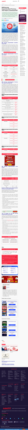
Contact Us (16, 396)
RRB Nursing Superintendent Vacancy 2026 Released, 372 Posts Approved (22, 36)
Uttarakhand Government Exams (23, 374)
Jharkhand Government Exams (17, 378)
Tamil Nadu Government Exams (10, 378)
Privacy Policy (22, 427)
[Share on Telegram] (3, 20)
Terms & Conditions (17, 427)
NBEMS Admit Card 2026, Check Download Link (23, 71)
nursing (3, 341)
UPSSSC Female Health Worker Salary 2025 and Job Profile (22, 55)
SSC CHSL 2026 (16, 390)
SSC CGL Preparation (4, 401)
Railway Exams (22, 387)
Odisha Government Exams (10, 373)
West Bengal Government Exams (17, 374)
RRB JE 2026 (16, 387)
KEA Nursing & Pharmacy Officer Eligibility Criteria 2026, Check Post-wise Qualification (22, 33)
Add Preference (15, 211)
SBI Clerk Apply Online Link (22, 10)
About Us (16, 395)
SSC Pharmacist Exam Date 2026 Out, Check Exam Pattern (22, 66)
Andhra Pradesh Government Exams (10, 371)
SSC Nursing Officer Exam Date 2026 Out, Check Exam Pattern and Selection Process (22, 68)
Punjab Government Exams (23, 373)
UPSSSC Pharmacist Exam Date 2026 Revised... (5, 358)
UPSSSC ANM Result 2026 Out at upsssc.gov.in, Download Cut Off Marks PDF (23, 29)
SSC (8, 397)
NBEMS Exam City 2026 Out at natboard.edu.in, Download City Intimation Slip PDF (22, 62)
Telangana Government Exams (17, 371)
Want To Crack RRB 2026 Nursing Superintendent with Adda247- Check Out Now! (9, 154)
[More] (18, 1)
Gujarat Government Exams (17, 376)
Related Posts (3, 344)
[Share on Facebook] (6, 20)
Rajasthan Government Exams (23, 378)
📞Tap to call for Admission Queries (10, 79)
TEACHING (9, 399)
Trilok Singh (3, 18)
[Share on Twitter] (7, 20)
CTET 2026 (16, 389)
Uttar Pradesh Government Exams (23, 376)
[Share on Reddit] (5, 20)
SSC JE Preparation (4, 400)
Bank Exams (22, 386)
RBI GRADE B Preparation (3, 404)
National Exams (15, 1)
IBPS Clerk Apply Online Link (22, 12)
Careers (17, 399)
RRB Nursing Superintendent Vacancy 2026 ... (5, 351)
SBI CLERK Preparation (3, 397)
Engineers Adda (10, 386)
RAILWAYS (9, 398)
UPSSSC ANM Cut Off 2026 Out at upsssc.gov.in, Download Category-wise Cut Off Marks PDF (23, 58)
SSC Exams (22, 385)
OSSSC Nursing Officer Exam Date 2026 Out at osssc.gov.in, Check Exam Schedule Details (22, 74)
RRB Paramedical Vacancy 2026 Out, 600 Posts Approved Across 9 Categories (22, 40)
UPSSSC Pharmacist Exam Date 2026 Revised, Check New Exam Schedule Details (22, 51)
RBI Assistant (3, 402)
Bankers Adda (9, 385)
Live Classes (22, 396)
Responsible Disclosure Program (4, 427)
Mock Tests (22, 395)
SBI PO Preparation (4, 396)
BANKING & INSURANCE (9, 396)
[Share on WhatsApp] (2, 20)
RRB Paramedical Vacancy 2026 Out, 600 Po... (13, 351)
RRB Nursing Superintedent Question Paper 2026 (10, 52)
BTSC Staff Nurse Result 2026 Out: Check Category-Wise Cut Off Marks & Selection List (22, 26)
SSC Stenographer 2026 (4, 376)
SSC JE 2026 (16, 388)
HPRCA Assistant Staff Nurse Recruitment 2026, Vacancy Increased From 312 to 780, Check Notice (23, 48)
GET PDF (24, 429)
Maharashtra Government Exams (17, 373)
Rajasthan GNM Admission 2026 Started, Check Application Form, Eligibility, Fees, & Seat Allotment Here (22, 44)
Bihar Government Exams (23, 371)
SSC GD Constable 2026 (4, 373)
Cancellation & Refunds (11, 427)
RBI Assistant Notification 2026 (23, 380)
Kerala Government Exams (10, 374)
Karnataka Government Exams (10, 376)
